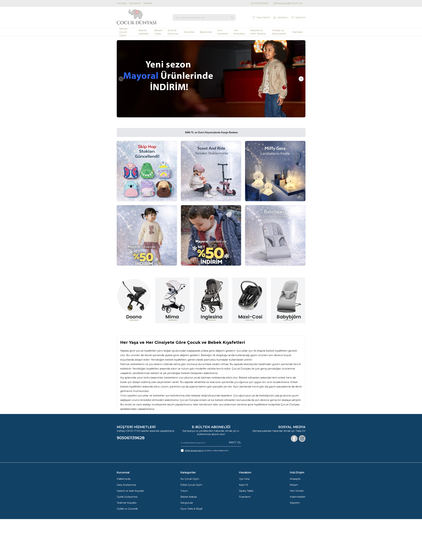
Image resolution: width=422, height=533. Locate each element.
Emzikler (189, 32)
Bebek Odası (158, 32)
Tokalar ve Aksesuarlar (279, 32)
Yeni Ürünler (297, 490)
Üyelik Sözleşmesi (127, 496)
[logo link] (137, 17)
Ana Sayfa (122, 3)
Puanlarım (245, 496)
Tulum (184, 490)
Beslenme (206, 32)
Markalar (147, 3)
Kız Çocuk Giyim (189, 478)
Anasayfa (295, 478)
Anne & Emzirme (173, 32)
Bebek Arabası (188, 496)
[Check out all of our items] (147, 171)
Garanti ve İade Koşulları (130, 490)
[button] (121, 79)
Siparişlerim (135, 3)
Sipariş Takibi (246, 490)
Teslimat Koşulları (126, 502)
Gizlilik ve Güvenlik (127, 508)
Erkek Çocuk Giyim (191, 484)
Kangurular (186, 502)
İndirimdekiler (297, 496)
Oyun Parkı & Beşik (191, 508)
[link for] (211, 78)
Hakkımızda (123, 478)
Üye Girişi (244, 478)
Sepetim (295, 502)
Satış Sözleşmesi (126, 484)
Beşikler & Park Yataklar (258, 32)
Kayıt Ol (235, 442)
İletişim (294, 484)
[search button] (232, 17)
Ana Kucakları (222, 32)
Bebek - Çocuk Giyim (124, 32)
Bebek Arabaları (144, 32)
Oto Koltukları (239, 32)
